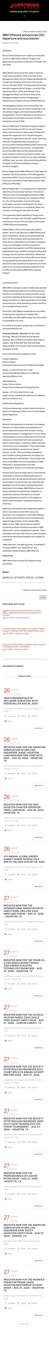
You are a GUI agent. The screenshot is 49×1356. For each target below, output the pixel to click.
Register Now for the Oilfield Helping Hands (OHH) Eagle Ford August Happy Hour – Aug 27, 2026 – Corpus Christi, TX (24, 1018)
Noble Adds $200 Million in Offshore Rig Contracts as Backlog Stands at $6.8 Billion (24, 645)
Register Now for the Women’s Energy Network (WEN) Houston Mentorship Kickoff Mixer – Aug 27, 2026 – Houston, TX (24, 1285)
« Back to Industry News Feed (34, 31)
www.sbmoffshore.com (12, 328)
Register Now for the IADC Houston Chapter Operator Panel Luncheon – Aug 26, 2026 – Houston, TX (24, 808)
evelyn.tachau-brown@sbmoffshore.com (20, 395)
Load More (24, 1324)
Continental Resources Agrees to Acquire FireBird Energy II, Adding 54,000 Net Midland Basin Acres (24, 629)
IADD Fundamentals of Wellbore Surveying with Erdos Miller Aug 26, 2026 (21, 700)
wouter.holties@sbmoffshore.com (17, 373)
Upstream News (22, 617)
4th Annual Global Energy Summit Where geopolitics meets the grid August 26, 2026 (24, 859)
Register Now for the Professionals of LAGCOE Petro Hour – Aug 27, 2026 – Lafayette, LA (21, 1177)
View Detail (38, 728)
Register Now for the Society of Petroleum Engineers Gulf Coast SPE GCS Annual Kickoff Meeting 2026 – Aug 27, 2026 (24, 1070)
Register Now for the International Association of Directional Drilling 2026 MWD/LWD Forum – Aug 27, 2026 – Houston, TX (24, 911)
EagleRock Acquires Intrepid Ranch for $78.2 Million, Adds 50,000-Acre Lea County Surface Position (22, 612)
